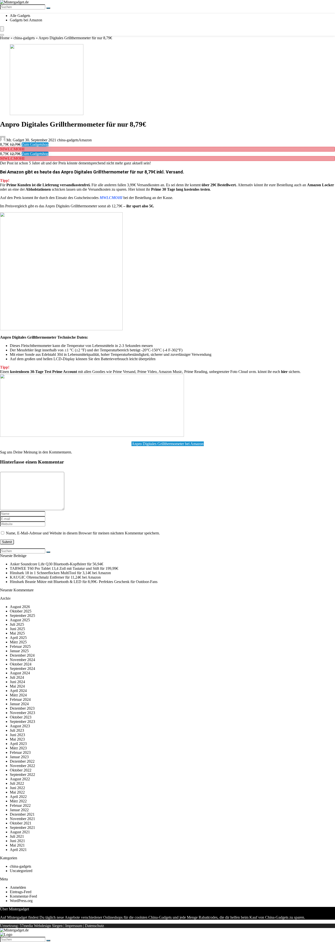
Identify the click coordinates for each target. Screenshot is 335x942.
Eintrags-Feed (20, 892)
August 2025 (20, 620)
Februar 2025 (20, 646)
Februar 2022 (20, 805)
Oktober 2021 (20, 823)
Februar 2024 (20, 699)
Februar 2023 (20, 752)
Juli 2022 (17, 783)
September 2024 (22, 668)
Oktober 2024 (20, 664)
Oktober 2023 (20, 717)
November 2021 (22, 819)
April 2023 (18, 744)
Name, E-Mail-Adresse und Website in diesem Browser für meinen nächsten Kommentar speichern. (83, 533)
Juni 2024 (17, 682)
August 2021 (20, 832)
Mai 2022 (17, 792)
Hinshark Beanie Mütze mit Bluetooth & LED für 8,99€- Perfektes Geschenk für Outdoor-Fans (83, 582)
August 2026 (20, 607)
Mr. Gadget (15, 140)
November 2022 (22, 766)
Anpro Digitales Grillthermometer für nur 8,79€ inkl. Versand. (122, 171)
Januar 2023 (19, 757)
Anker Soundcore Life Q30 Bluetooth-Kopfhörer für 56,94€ (56, 564)
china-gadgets (24, 38)
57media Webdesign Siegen (41, 926)
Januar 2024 (19, 704)
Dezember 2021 (22, 814)
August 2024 (20, 673)
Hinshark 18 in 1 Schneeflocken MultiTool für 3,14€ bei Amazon (60, 573)
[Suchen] (48, 8)
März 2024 (18, 695)
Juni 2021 (17, 841)
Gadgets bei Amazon (26, 20)
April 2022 (18, 797)
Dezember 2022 (22, 761)
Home (5, 38)
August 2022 (20, 779)
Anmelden (18, 887)
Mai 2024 (17, 686)
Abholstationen (38, 189)
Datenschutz (94, 926)
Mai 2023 (17, 739)
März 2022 (18, 801)
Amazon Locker (320, 185)
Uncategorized (21, 871)
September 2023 (22, 721)
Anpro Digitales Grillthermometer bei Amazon (168, 444)
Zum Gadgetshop (35, 144)
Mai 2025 (17, 633)
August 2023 (20, 726)
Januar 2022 (19, 810)
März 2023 (18, 748)
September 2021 (22, 827)
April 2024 (18, 691)
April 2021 (18, 850)
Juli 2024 (17, 677)
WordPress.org (21, 901)
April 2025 (18, 638)
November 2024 (22, 660)
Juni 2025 (17, 629)
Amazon (85, 140)
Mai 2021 (17, 845)
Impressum (73, 926)
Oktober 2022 (20, 770)
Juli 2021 (17, 836)
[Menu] (2, 28)
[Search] (2, 35)
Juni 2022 (17, 788)
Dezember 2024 (22, 655)
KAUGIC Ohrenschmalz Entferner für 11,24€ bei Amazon (55, 577)
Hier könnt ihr (169, 189)
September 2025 (22, 615)
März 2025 (18, 642)
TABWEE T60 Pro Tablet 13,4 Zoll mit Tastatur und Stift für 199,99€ (64, 568)
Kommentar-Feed (23, 896)
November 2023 (22, 713)
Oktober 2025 (20, 611)
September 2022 (22, 774)
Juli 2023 (17, 730)
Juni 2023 (17, 735)
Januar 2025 (19, 651)
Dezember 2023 (22, 708)
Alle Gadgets (20, 15)
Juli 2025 (17, 624)
